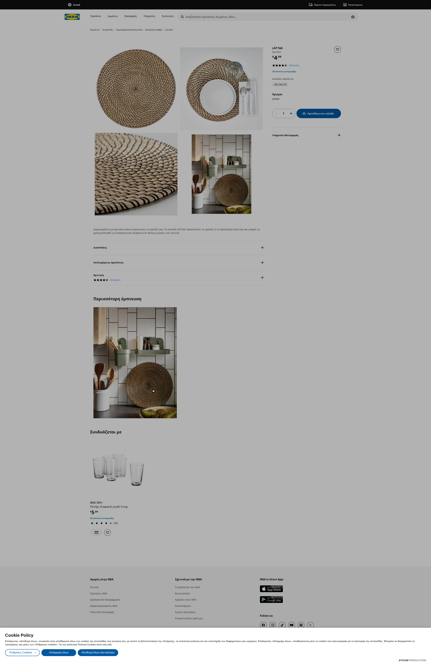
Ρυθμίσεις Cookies (20, 652)
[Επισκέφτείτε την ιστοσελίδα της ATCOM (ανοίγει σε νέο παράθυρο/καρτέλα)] (412, 660)
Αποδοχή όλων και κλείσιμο (97, 652)
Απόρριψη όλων (59, 652)
